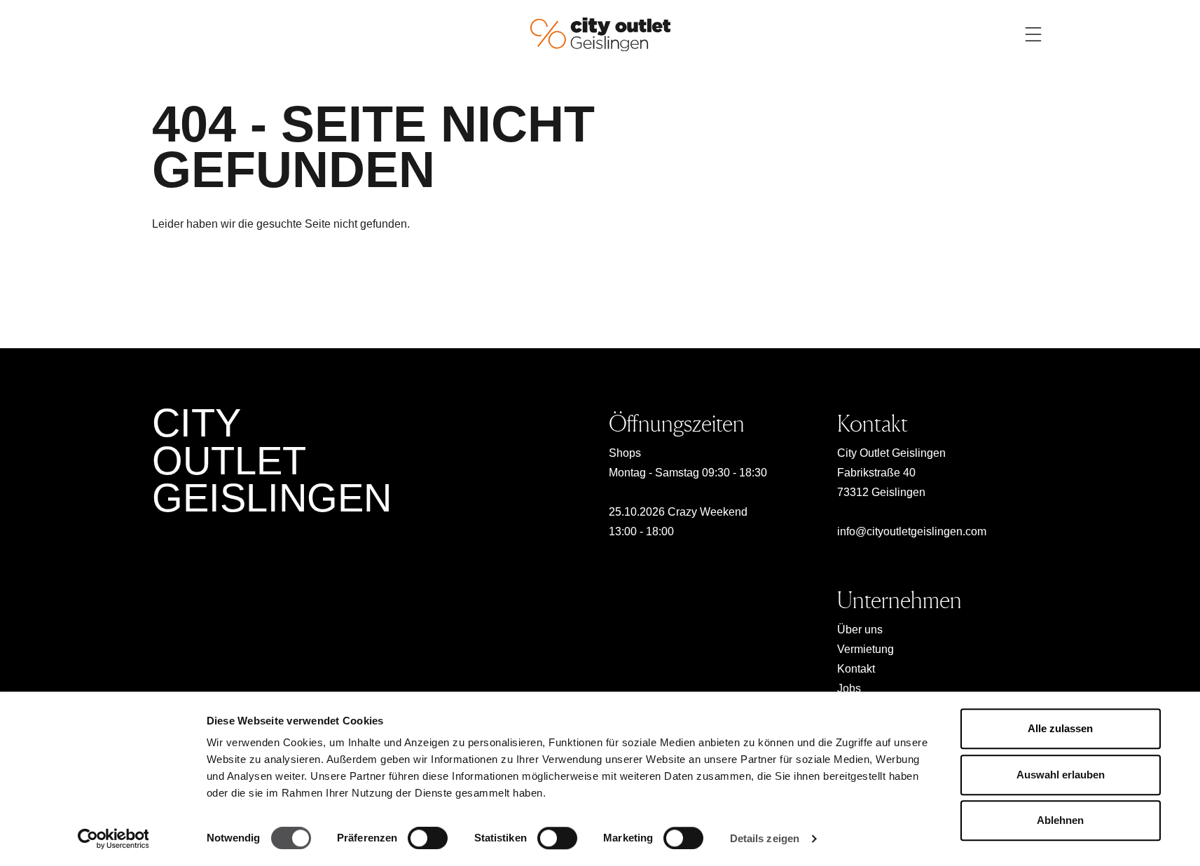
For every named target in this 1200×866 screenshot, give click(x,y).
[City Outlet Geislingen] (600, 33)
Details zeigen (764, 838)
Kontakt (856, 669)
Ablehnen (1060, 820)
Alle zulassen (1060, 728)
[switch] (428, 838)
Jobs (849, 688)
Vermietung (865, 649)
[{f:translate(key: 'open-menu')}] (1033, 34)
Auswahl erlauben (1060, 775)
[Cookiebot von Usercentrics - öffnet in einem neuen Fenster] (113, 838)
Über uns (860, 629)
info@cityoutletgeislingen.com (911, 531)
